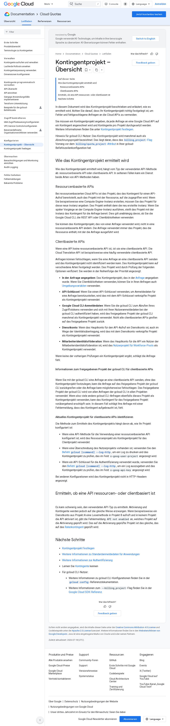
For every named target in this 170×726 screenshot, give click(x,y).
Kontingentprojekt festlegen (117, 129)
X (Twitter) (145, 670)
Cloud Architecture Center (119, 680)
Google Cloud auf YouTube (149, 677)
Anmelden (160, 4)
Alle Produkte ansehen (60, 660)
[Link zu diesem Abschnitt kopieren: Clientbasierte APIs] (88, 242)
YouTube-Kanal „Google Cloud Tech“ (152, 685)
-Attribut (96, 143)
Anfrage (140, 277)
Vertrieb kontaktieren (60, 678)
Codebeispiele (116, 673)
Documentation (23, 14)
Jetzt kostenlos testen (149, 14)
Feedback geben (145, 62)
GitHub (112, 660)
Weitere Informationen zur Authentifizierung (87, 560)
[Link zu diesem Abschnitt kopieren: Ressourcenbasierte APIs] (97, 187)
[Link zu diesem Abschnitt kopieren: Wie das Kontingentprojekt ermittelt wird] (132, 161)
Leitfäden (26, 21)
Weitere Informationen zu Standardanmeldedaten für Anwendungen (101, 554)
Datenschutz (71, 701)
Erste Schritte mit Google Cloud (122, 666)
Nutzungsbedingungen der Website (99, 701)
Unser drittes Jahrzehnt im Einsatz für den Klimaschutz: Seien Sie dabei (88, 712)
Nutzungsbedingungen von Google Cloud (71, 706)
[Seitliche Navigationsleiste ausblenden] (40, 720)
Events (143, 665)
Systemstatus (86, 676)
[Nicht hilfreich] (156, 53)
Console (113, 3)
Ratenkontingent (74, 527)
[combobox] (84, 4)
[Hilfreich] (151, 53)
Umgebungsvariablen (74, 285)
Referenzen (44, 21)
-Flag (138, 140)
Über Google (55, 701)
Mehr (47, 3)
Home (58, 54)
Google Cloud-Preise (59, 665)
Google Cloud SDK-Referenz (85, 592)
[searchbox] (22, 31)
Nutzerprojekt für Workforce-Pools (133, 345)
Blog (142, 660)
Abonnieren (130, 719)
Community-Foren (88, 660)
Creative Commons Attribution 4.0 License (136, 627)
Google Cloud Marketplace (55, 672)
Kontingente (82, 566)
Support (83, 665)
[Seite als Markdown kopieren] (97, 70)
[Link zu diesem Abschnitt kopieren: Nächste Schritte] (88, 540)
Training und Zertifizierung (116, 688)
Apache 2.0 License (81, 630)
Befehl (86, 452)
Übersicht (9, 21)
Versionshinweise (88, 670)
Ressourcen (64, 21)
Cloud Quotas (50, 14)
